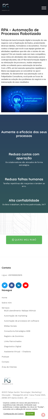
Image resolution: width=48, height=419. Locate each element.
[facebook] (12, 285)
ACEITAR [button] (30, 414)
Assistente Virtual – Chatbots (17, 351)
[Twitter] (5, 285)
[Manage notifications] (43, 415)
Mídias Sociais (10, 326)
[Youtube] (26, 285)
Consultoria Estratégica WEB (17, 331)
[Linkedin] (19, 285)
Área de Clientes (9, 367)
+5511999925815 (15, 275)
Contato (5, 362)
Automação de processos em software (21, 321)
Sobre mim (7, 303)
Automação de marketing (15, 316)
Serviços (5, 308)
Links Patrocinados (12, 341)
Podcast (5, 357)
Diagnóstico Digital (12, 346)
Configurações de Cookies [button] (13, 414)
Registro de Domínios (14, 336)
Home (4, 297)
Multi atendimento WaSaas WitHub (20, 311)
